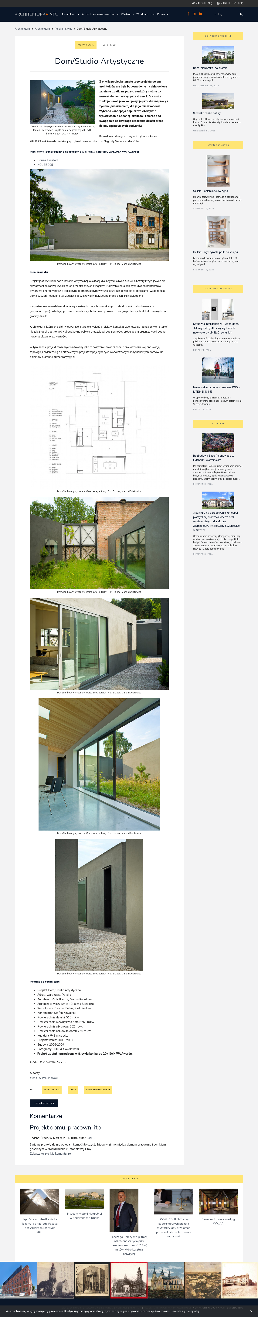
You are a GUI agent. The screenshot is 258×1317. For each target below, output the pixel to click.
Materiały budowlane (218, 288)
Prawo (161, 14)
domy (73, 1090)
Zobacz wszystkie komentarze (50, 1153)
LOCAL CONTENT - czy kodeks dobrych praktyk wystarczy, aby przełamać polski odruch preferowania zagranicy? (173, 1227)
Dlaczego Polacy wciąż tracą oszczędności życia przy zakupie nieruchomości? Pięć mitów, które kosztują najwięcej (129, 1245)
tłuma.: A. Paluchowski (44, 1078)
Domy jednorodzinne (218, 36)
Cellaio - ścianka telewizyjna (210, 191)
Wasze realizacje (218, 145)
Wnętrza (126, 14)
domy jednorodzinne (98, 1090)
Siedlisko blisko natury (207, 113)
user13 (91, 1138)
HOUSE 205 (45, 165)
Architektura (69, 14)
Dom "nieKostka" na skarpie (210, 68)
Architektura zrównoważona (99, 14)
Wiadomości (144, 14)
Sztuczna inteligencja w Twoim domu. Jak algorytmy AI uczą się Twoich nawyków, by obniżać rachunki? (216, 328)
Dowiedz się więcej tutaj (185, 1311)
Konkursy (218, 423)
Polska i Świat (63, 28)
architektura (52, 1090)
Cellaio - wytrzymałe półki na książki (215, 252)
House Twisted (47, 160)
